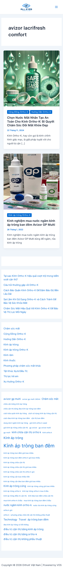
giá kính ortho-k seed (38, 423)
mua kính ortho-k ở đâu (13, 501)
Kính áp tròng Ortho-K (19, 215)
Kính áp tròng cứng (15, 486)
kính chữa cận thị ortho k (26, 432)
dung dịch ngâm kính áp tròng (16, 423)
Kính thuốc (10, 360)
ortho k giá (8, 510)
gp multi (7, 433)
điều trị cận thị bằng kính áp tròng (23, 529)
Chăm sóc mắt (12, 328)
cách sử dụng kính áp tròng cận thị (42, 413)
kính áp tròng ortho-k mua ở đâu (35, 491)
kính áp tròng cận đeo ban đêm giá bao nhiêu (22, 481)
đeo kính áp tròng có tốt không (16, 525)
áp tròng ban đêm (38, 519)
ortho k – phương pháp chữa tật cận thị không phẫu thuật (27, 515)
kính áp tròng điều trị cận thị (15, 496)
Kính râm (8, 355)
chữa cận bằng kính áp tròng (15, 404)
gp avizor (33, 428)
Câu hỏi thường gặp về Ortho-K (21, 285)
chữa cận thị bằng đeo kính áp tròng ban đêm (22, 409)
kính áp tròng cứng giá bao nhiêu (40, 486)
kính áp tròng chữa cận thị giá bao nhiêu (20, 467)
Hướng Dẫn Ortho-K (41, 112)
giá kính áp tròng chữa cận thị (16, 428)
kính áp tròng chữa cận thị (14, 462)
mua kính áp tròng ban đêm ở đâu (37, 501)
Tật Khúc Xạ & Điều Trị (15, 371)
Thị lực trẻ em (11, 376)
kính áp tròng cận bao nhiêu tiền (17, 477)
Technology (10, 519)
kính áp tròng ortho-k (12, 491)
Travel (22, 519)
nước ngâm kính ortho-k (18, 505)
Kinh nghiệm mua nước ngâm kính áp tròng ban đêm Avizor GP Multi (31, 222)
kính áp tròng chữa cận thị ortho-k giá (19, 472)
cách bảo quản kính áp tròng (15, 413)
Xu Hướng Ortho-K (14, 381)
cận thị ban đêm (37, 418)
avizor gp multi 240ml (31, 399)
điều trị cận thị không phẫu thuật (23, 539)
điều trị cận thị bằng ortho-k (20, 534)
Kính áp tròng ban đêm (29, 446)
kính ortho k (47, 433)
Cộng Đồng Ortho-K (18, 112)
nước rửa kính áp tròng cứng (44, 505)
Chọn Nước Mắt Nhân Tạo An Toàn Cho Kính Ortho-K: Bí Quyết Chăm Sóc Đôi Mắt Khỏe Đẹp (30, 121)
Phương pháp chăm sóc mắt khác (22, 365)
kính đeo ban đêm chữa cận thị (40, 496)
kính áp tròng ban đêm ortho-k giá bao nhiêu (22, 458)
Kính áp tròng (11, 344)
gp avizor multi (45, 428)
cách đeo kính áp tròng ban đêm (17, 418)
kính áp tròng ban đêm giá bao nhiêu (18, 453)
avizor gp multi (12, 398)
